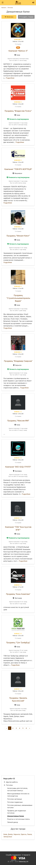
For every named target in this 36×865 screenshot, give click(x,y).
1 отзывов (18, 291)
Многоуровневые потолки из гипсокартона (18, 795)
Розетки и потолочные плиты (18, 819)
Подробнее (10, 78)
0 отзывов (18, 44)
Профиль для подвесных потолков (16, 812)
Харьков (17, 834)
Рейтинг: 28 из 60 (18, 460)
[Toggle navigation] (2, 2)
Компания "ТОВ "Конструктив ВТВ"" (18, 528)
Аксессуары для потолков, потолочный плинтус (17, 789)
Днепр (10, 834)
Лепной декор (12, 822)
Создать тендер (27, 17)
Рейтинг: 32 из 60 (18, 229)
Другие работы (12, 782)
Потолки (9, 785)
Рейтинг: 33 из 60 (18, 162)
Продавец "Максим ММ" (18, 420)
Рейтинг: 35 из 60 (18, 41)
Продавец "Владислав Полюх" (18, 111)
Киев (5, 834)
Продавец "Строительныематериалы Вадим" (18, 298)
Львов (29, 834)
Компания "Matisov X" (18, 51)
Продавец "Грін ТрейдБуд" (18, 642)
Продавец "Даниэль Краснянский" (18, 699)
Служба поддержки (13, 855)
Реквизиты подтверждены (19, 177)
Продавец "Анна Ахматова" (18, 594)
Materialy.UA (23, 861)
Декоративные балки (15, 816)
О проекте (26, 855)
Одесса (23, 834)
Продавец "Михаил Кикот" (18, 236)
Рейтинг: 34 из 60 (18, 104)
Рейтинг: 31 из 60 (18, 288)
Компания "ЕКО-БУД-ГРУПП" (18, 467)
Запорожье (7, 837)
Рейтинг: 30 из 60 (18, 354)
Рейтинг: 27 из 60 (18, 587)
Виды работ (8, 779)
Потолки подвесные (15, 802)
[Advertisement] (18, 752)
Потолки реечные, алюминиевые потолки (19, 806)
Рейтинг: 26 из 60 (18, 635)
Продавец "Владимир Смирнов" (18, 361)
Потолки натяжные (14, 799)
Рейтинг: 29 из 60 (18, 413)
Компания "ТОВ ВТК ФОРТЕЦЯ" (18, 169)
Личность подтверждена (19, 119)
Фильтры (10, 17)
